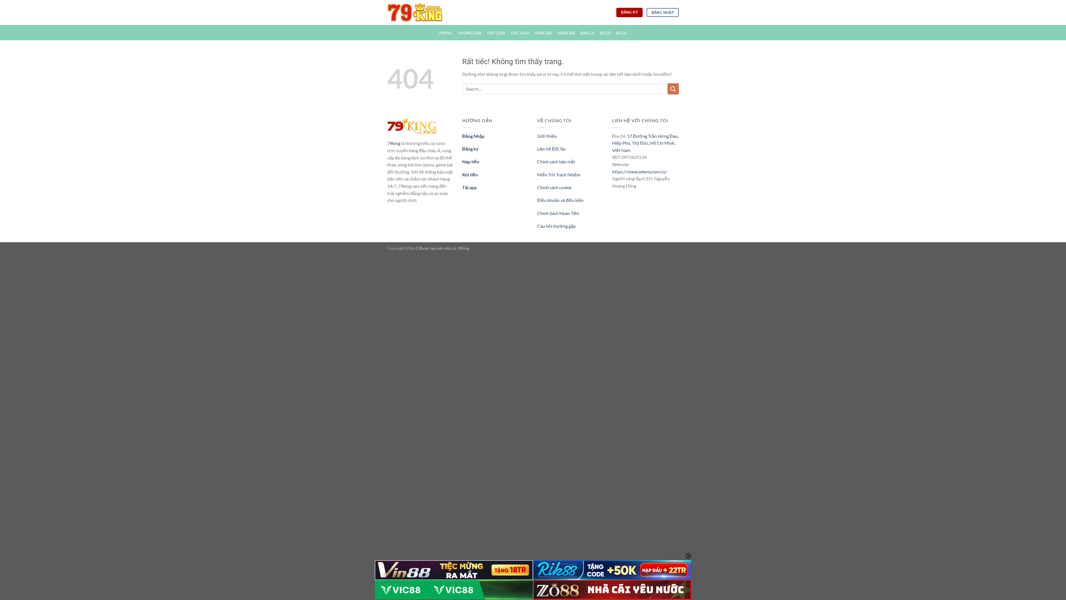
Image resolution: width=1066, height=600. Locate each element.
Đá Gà (621, 33)
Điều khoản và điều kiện (560, 200)
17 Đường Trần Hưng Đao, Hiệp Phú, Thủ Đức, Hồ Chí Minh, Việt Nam (645, 143)
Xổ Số (605, 33)
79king (393, 143)
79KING (446, 33)
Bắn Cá (587, 33)
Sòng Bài (543, 33)
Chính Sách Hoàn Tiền (558, 213)
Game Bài (566, 33)
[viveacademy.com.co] (415, 12)
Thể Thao (520, 33)
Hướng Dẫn (469, 33)
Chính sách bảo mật (556, 161)
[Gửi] (673, 88)
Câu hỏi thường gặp (556, 226)
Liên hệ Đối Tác (551, 148)
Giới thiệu (547, 136)
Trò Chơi (496, 33)
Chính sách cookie (554, 187)
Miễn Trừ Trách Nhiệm (558, 174)
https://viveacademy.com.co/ (639, 171)
